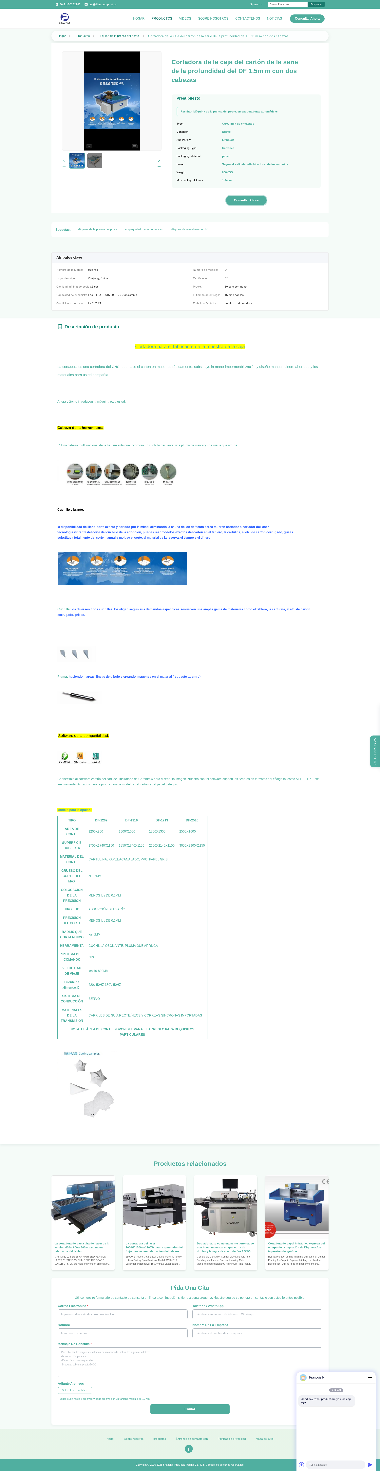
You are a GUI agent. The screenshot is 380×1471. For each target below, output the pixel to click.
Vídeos (185, 18)
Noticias (274, 18)
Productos (83, 35)
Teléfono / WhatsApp (208, 1306)
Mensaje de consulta (75, 1344)
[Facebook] (189, 1449)
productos (162, 18)
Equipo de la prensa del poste (120, 35)
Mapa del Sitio (265, 1438)
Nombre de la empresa (210, 1325)
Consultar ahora (307, 18)
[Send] (370, 1464)
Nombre (64, 1325)
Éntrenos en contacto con (192, 1438)
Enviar (189, 1409)
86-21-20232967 (70, 4)
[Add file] (301, 1464)
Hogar (139, 18)
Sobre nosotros (213, 18)
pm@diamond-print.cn (103, 4)
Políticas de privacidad (232, 1438)
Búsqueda (316, 4)
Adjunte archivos (71, 1383)
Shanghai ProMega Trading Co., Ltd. (184, 1464)
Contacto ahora (83, 1263)
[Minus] (370, 1377)
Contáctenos (247, 18)
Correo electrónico (73, 1306)
